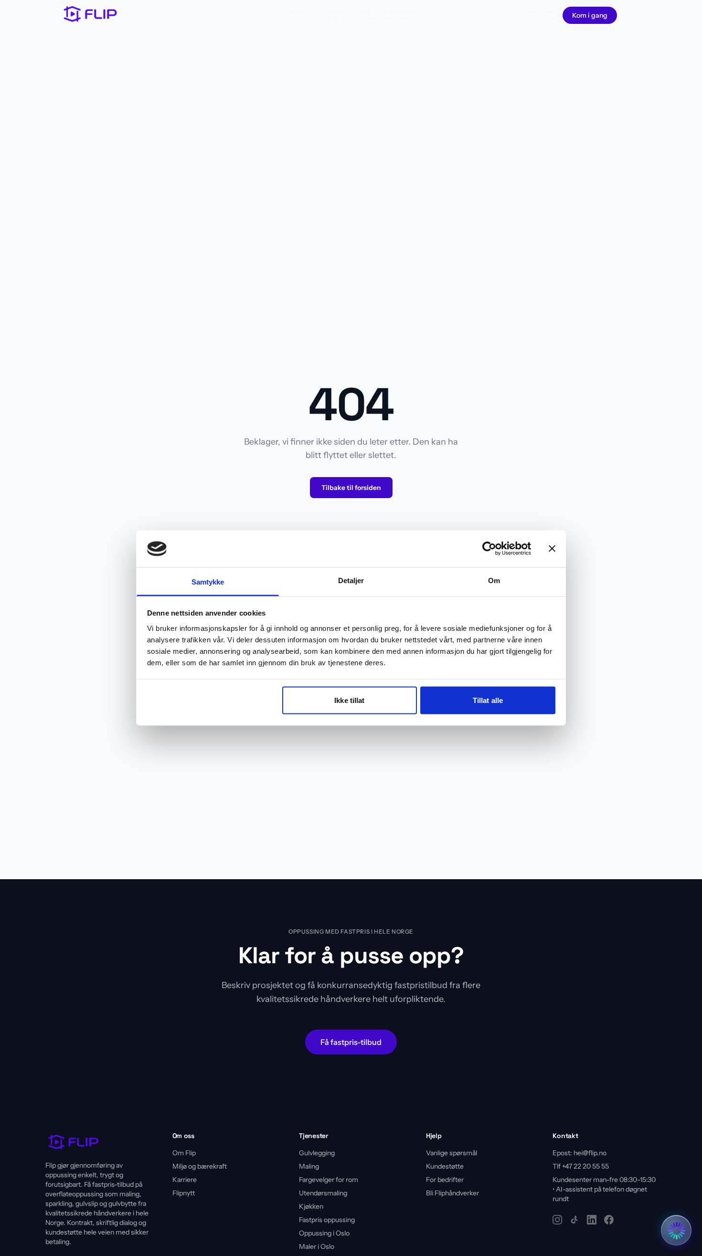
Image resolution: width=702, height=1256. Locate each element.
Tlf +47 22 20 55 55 (581, 1166)
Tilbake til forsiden (351, 487)
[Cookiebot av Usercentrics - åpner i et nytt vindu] (489, 549)
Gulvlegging (317, 1153)
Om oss (297, 15)
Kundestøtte (445, 1166)
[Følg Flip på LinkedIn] (591, 1219)
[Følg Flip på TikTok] (574, 1219)
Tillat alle (488, 700)
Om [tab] (494, 580)
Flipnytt (183, 1193)
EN (633, 15)
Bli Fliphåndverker (388, 15)
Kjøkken (311, 1206)
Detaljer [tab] (351, 580)
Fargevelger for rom (328, 1179)
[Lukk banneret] (552, 548)
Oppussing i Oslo (324, 1233)
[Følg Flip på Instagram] (557, 1219)
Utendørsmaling (323, 1193)
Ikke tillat (349, 700)
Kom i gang (589, 15)
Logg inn (541, 15)
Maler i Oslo (316, 1246)
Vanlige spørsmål (451, 1153)
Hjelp (334, 15)
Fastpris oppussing (327, 1219)
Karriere (184, 1179)
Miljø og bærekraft (199, 1166)
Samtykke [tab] (207, 581)
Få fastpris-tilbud (351, 1042)
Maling (309, 1166)
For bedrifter (445, 1179)
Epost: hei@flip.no (579, 1153)
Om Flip (184, 1153)
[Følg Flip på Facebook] (609, 1219)
